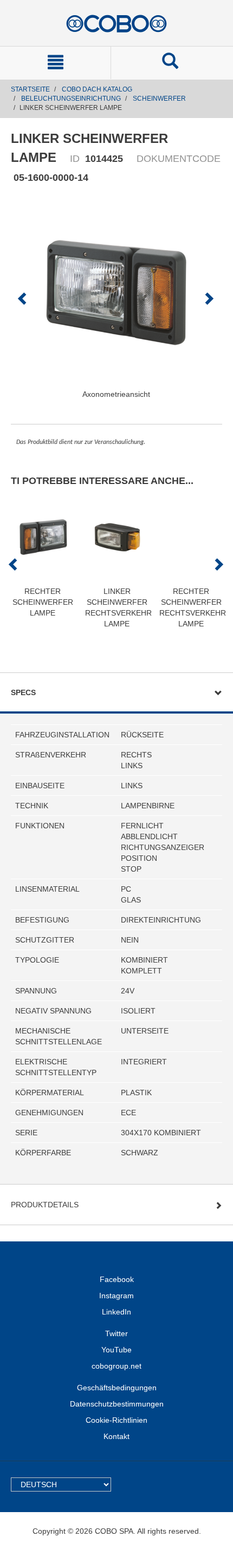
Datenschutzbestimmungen (117, 1403)
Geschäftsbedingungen (117, 1387)
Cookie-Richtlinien (116, 1420)
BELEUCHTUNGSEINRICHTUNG (71, 98)
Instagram (116, 1295)
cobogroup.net (116, 1366)
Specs (23, 692)
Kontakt (116, 1436)
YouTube (116, 1349)
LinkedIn (116, 1311)
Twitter (116, 1333)
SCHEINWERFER (159, 98)
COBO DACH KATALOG (97, 89)
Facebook (117, 1279)
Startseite (30, 89)
